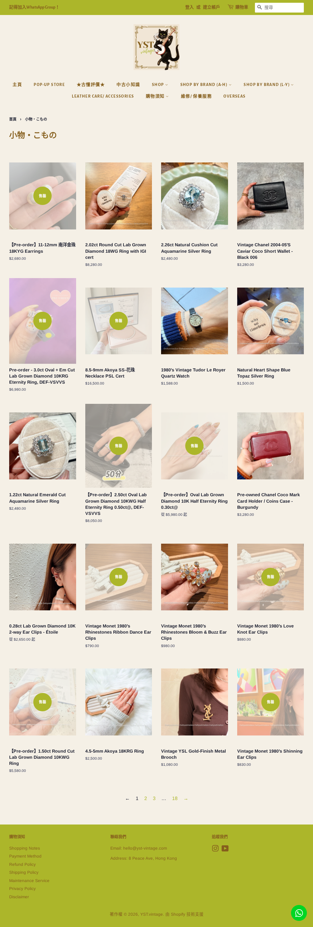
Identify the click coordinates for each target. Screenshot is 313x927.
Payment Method (25, 856)
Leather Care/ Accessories (103, 96)
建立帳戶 (211, 7)
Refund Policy (22, 864)
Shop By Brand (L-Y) (267, 85)
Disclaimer (19, 897)
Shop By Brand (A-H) (204, 85)
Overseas (234, 96)
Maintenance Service (29, 880)
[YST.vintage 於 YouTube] (225, 849)
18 (175, 798)
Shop (158, 85)
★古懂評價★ (91, 85)
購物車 (241, 7)
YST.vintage (151, 914)
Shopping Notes (24, 848)
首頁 (13, 119)
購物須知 (156, 96)
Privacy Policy (22, 888)
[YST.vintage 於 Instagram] (215, 849)
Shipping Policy (24, 872)
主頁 (17, 85)
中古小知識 (128, 85)
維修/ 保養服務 (196, 96)
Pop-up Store (49, 85)
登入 (189, 7)
